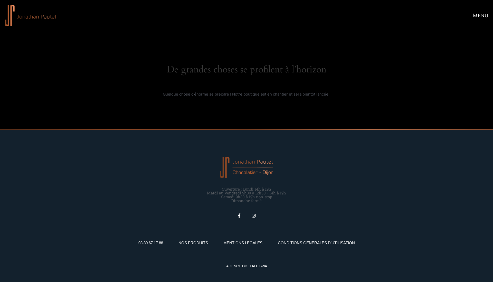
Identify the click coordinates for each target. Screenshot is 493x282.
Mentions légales (242, 243)
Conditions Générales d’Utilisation (316, 243)
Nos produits (193, 243)
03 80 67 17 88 (150, 243)
